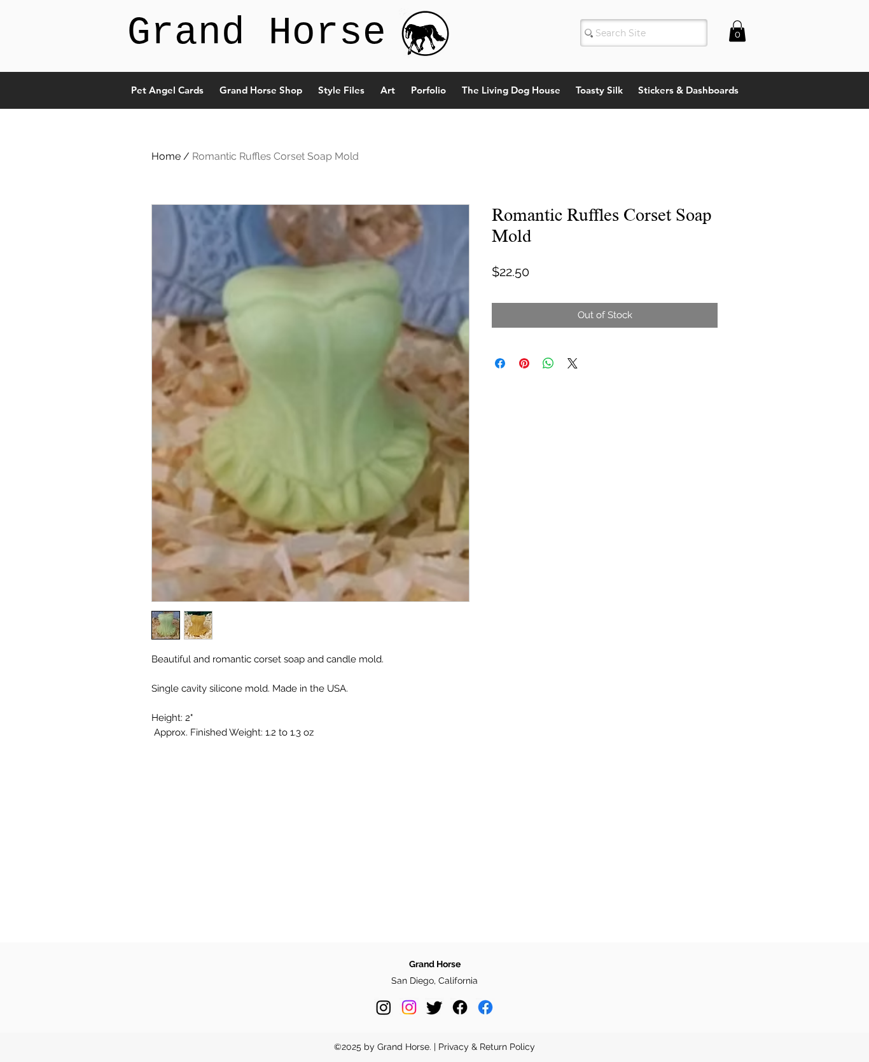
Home (166, 156)
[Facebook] (459, 1007)
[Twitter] (434, 1007)
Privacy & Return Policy (486, 1047)
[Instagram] (383, 1007)
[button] (737, 30)
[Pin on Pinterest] (524, 363)
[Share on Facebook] (500, 363)
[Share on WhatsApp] (548, 363)
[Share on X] (572, 363)
